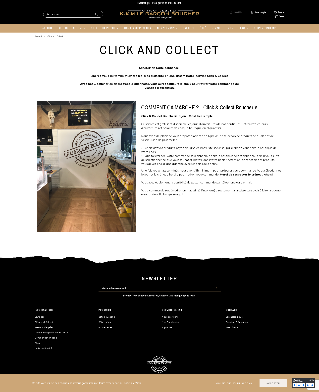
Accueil (47, 28)
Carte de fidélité (194, 28)
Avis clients (232, 327)
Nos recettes (105, 327)
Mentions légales (44, 327)
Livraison (40, 317)
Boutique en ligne (70, 28)
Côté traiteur (105, 322)
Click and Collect (44, 322)
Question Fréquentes (237, 322)
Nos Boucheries (170, 322)
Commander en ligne (46, 338)
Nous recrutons (265, 28)
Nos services (166, 28)
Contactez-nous (234, 317)
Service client (221, 28)
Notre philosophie (103, 28)
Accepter (273, 383)
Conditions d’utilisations (234, 383)
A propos (167, 327)
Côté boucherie (107, 317)
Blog (242, 28)
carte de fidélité (43, 348)
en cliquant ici (211, 128)
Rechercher (99, 14)
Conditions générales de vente (51, 332)
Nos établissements (137, 28)
